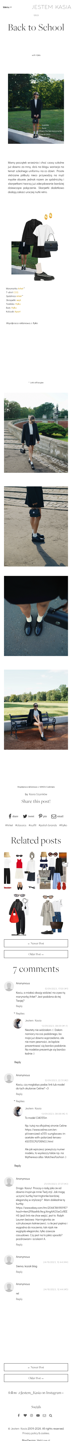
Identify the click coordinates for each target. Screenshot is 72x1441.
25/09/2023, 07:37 (53, 1183)
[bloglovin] (25, 1415)
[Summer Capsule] (19, 891)
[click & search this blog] (50, 1415)
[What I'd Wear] (52, 934)
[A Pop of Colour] (19, 934)
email (60, 816)
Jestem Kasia (33, 1020)
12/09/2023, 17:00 (54, 988)
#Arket (9, 825)
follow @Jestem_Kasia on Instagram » (36, 1392)
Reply (19, 1006)
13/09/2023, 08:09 (51, 1025)
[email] (44, 1415)
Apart (17, 311)
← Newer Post (36, 943)
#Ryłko (63, 825)
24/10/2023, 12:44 (53, 1262)
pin (45, 816)
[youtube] (38, 1415)
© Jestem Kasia (17, 1428)
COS (15, 292)
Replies (20, 1013)
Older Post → (36, 954)
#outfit (32, 825)
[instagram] (31, 1415)
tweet (31, 816)
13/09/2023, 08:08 (51, 1113)
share (15, 816)
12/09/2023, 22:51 (54, 1080)
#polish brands (48, 825)
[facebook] (18, 1415)
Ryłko (39, 124)
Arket (20, 288)
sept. (18, 300)
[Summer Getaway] (52, 891)
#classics (20, 825)
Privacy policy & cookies (35, 1433)
